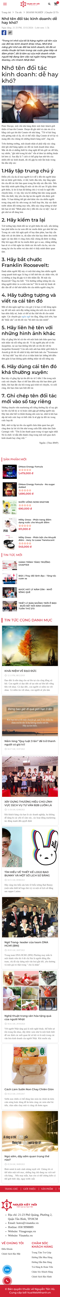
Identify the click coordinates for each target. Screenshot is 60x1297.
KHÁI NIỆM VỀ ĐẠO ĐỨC (20, 670)
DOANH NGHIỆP (34, 12)
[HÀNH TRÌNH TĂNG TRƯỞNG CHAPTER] (10, 565)
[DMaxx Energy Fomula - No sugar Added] (10, 489)
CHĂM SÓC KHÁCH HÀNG (42, 1245)
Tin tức (18, 12)
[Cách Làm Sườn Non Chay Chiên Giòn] (30, 1064)
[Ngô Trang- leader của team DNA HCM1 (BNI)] (30, 917)
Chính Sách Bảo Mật (11, 1254)
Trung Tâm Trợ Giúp (41, 1252)
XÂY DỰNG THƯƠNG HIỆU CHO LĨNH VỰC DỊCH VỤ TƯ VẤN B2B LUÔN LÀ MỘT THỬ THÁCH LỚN (28, 805)
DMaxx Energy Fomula (31, 466)
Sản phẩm (47, 1189)
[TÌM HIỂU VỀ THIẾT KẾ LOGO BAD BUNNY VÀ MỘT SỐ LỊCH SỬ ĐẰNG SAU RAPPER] (30, 847)
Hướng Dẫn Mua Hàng (42, 1257)
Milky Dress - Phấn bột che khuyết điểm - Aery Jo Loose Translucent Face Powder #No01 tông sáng (37, 540)
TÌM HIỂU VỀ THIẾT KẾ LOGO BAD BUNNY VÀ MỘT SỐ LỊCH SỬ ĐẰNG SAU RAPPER (27, 876)
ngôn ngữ (26, 316)
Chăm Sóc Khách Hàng (42, 1272)
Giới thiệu (29, 1189)
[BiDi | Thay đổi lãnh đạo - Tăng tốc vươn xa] (10, 579)
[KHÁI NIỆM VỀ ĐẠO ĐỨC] (30, 646)
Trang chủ (6, 12)
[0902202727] (7, 1281)
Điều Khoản (7, 1249)
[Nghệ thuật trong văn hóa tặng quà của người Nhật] (30, 991)
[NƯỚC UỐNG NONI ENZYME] (10, 507)
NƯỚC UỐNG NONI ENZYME (34, 502)
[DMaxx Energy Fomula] (10, 472)
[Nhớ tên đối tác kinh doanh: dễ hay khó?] (29, 4)
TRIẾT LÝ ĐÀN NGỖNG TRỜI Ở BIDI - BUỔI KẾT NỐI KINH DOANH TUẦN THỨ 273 (37, 606)
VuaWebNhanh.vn (39, 1292)
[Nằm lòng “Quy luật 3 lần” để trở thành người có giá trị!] (30, 716)
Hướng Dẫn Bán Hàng (42, 1262)
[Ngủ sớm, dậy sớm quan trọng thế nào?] (30, 1131)
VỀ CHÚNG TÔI (13, 1243)
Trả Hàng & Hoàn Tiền (42, 1267)
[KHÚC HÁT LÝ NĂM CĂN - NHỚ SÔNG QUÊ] (10, 592)
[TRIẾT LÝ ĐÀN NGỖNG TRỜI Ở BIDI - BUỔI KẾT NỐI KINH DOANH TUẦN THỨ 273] (10, 606)
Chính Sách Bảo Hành (42, 1276)
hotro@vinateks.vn (27, 1223)
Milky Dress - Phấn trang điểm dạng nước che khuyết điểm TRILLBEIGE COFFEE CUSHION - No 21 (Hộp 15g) (38, 523)
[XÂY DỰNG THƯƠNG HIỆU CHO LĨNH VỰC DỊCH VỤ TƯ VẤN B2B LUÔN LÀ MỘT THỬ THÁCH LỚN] (30, 776)
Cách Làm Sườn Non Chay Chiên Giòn (29, 1089)
